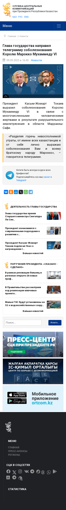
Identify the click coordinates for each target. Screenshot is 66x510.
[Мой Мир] (16, 192)
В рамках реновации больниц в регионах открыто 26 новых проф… (23, 275)
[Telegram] (31, 192)
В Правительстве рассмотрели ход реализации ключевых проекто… (23, 290)
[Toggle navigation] (58, 26)
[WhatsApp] (26, 192)
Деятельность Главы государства (33, 206)
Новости (36, 60)
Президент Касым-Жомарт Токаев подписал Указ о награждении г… (21, 245)
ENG (26, 17)
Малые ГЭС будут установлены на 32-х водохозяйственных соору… (25, 304)
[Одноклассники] (11, 192)
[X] (21, 192)
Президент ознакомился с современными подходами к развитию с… (22, 231)
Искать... (55, 322)
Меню (7, 26)
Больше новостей (33, 253)
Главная (13, 447)
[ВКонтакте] (6, 192)
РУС (20, 17)
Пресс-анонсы (17, 451)
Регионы (14, 454)
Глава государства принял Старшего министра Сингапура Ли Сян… (23, 216)
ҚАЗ (14, 17)
